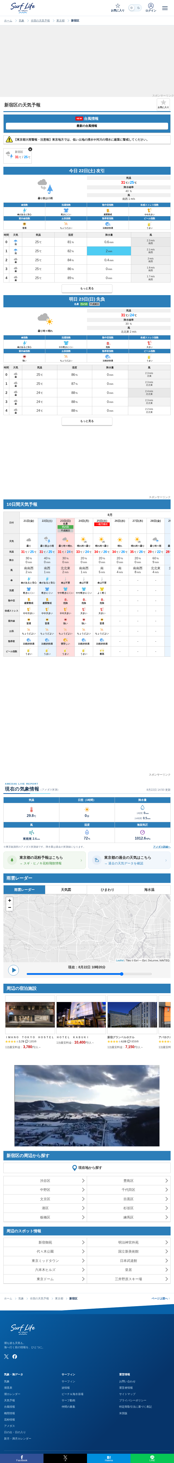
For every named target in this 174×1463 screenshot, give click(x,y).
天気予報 (9, 1400)
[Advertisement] (87, 62)
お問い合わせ (127, 1381)
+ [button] (9, 900)
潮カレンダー (12, 1394)
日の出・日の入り (15, 1432)
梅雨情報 (9, 1413)
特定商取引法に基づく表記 (135, 1406)
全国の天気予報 (40, 20)
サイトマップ (127, 1394)
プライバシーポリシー (132, 1400)
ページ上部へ (161, 1298)
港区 (45, 1208)
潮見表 (8, 1387)
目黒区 (128, 1199)
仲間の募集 (68, 1406)
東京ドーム (45, 1279)
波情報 (66, 1387)
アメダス (9, 1426)
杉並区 (128, 1208)
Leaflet (120, 960)
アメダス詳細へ (162, 846)
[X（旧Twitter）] (6, 1356)
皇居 (128, 1270)
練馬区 (128, 1217)
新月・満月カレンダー (17, 1438)
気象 (21, 20)
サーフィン (68, 1381)
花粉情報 (9, 1419)
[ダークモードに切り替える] (135, 7)
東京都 (60, 20)
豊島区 (128, 1181)
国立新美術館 (128, 1251)
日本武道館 (128, 1261)
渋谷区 (45, 1181)
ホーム (8, 20)
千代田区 (128, 1190)
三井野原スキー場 (128, 1279)
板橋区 (45, 1217)
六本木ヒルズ (45, 1270)
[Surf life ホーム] (23, 7)
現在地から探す (90, 1167)
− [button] (9, 907)
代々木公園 (45, 1251)
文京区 (45, 1199)
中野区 (45, 1190)
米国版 (123, 1413)
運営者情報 (126, 1387)
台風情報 (9, 1406)
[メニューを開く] (165, 8)
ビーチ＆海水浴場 (72, 1394)
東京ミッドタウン (45, 1261)
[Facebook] (14, 1356)
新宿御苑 (45, 1242)
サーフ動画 (68, 1400)
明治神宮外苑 (128, 1242)
